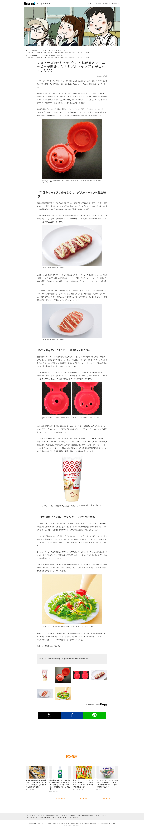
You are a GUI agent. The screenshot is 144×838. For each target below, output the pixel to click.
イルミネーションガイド (100, 815)
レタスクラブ (29, 817)
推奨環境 (50, 823)
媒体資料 (78, 823)
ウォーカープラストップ (32, 815)
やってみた (106, 3)
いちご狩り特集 (44, 815)
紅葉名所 (91, 815)
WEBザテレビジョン (49, 817)
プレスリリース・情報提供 (68, 823)
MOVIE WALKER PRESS (62, 817)
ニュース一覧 (97, 3)
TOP (89, 3)
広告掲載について (86, 823)
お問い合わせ (56, 823)
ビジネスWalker (43, 3)
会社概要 (94, 823)
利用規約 (31, 823)
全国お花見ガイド (53, 815)
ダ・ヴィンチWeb (38, 817)
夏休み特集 (85, 815)
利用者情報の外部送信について (106, 823)
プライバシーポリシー (41, 823)
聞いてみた (115, 3)
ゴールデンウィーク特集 (65, 815)
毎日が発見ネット (75, 817)
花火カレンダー (77, 815)
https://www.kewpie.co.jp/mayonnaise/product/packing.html (68, 658)
